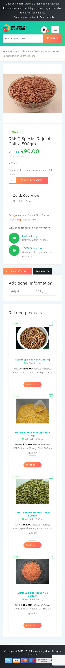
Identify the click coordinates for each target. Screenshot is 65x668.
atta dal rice (29, 219)
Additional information (17, 271)
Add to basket (33, 180)
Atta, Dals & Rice (24, 51)
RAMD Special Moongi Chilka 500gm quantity (32, 530)
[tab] (17, 271)
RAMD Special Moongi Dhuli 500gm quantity (32, 450)
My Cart (47, 31)
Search (53, 38)
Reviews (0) (42, 271)
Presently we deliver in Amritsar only (34, 17)
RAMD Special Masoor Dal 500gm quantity (32, 611)
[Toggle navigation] (55, 29)
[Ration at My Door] (15, 28)
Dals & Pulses (42, 51)
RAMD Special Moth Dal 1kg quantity (32, 372)
